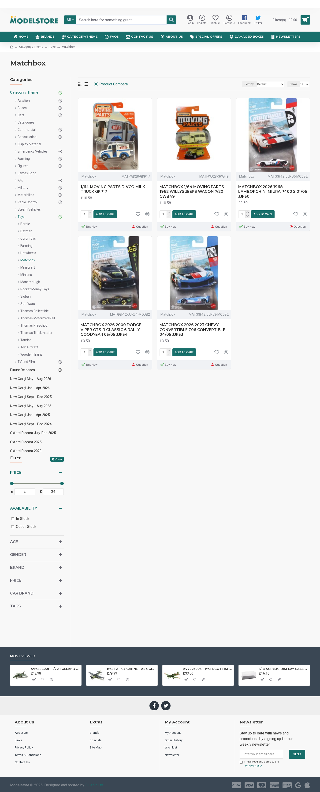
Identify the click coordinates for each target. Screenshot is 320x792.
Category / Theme (31, 46)
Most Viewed (22, 656)
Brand (17, 567)
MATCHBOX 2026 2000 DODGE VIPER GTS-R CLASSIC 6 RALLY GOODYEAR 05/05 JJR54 (111, 330)
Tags (15, 606)
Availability (23, 508)
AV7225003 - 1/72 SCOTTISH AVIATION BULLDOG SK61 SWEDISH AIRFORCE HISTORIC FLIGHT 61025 (207, 669)
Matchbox (89, 176)
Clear (58, 459)
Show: (294, 84)
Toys (52, 46)
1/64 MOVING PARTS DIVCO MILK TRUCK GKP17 (113, 189)
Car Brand (21, 593)
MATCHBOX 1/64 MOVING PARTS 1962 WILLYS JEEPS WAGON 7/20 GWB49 (192, 192)
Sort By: (249, 84)
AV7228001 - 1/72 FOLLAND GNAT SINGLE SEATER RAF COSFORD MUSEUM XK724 (55, 669)
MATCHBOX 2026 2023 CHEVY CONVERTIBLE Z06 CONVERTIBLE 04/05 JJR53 (192, 330)
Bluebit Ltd (94, 785)
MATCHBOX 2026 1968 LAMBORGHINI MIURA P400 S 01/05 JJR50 (272, 192)
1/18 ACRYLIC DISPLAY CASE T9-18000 (283, 669)
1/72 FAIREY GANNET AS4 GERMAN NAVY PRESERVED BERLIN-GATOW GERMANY (131, 669)
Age (14, 542)
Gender (18, 554)
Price (16, 472)
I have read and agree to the (261, 763)
